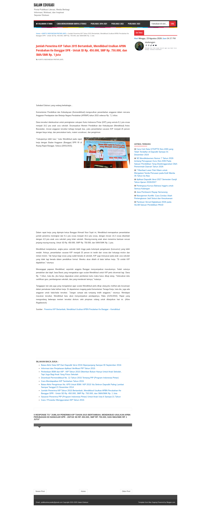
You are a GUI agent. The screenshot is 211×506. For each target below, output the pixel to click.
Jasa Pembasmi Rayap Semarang (152, 192)
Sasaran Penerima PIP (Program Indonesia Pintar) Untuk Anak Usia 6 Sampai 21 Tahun (81, 396)
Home (83, 491)
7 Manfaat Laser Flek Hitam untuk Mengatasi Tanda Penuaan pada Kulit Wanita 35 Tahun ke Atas (154, 173)
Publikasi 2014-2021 (99, 23)
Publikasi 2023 (134, 23)
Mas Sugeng (153, 502)
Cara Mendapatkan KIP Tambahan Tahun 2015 (62, 381)
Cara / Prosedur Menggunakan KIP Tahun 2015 (62, 400)
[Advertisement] (83, 82)
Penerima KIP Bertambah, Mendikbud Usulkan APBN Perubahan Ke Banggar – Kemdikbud (82, 309)
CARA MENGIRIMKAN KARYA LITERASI (71, 23)
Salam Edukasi (44, 5)
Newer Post (40, 491)
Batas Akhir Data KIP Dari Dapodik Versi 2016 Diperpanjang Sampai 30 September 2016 (81, 365)
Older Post (126, 491)
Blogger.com (171, 502)
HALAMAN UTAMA (45, 23)
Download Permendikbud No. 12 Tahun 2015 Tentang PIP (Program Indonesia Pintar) (80, 378)
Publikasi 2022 (117, 23)
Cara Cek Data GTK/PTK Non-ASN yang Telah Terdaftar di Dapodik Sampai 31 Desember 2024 (153, 152)
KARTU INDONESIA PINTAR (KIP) (50, 59)
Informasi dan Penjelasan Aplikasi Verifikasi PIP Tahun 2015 (68, 368)
